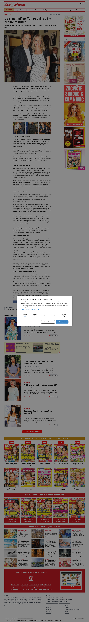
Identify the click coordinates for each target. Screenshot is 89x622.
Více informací (35, 307)
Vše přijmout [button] (62, 322)
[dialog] (44, 311)
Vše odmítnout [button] (48, 322)
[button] (44, 309)
